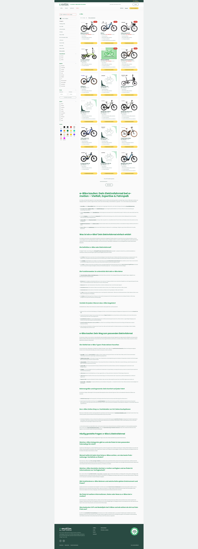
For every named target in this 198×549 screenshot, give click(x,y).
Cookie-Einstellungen (74, 545)
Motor (60, 101)
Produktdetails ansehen (89, 43)
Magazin (126, 8)
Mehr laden (109, 184)
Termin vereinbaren (134, 8)
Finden (135, 4)
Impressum (61, 545)
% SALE (77, 8)
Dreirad (66, 8)
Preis (60, 90)
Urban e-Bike (61, 34)
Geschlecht (62, 53)
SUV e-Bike (61, 45)
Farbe (60, 124)
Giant (109, 473)
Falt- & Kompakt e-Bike (63, 37)
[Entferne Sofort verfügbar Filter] (86, 18)
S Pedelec (61, 32)
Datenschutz (67, 545)
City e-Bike (61, 26)
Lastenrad (72, 8)
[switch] (61, 14)
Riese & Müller (100, 473)
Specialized (105, 473)
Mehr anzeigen (62, 51)
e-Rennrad (61, 40)
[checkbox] (60, 56)
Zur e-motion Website (135, 545)
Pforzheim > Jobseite (104, 530)
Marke (60, 63)
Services (121, 8)
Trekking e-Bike (62, 23)
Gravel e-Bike (61, 42)
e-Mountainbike (62, 29)
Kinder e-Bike (61, 48)
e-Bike (61, 8)
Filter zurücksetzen (91, 17)
